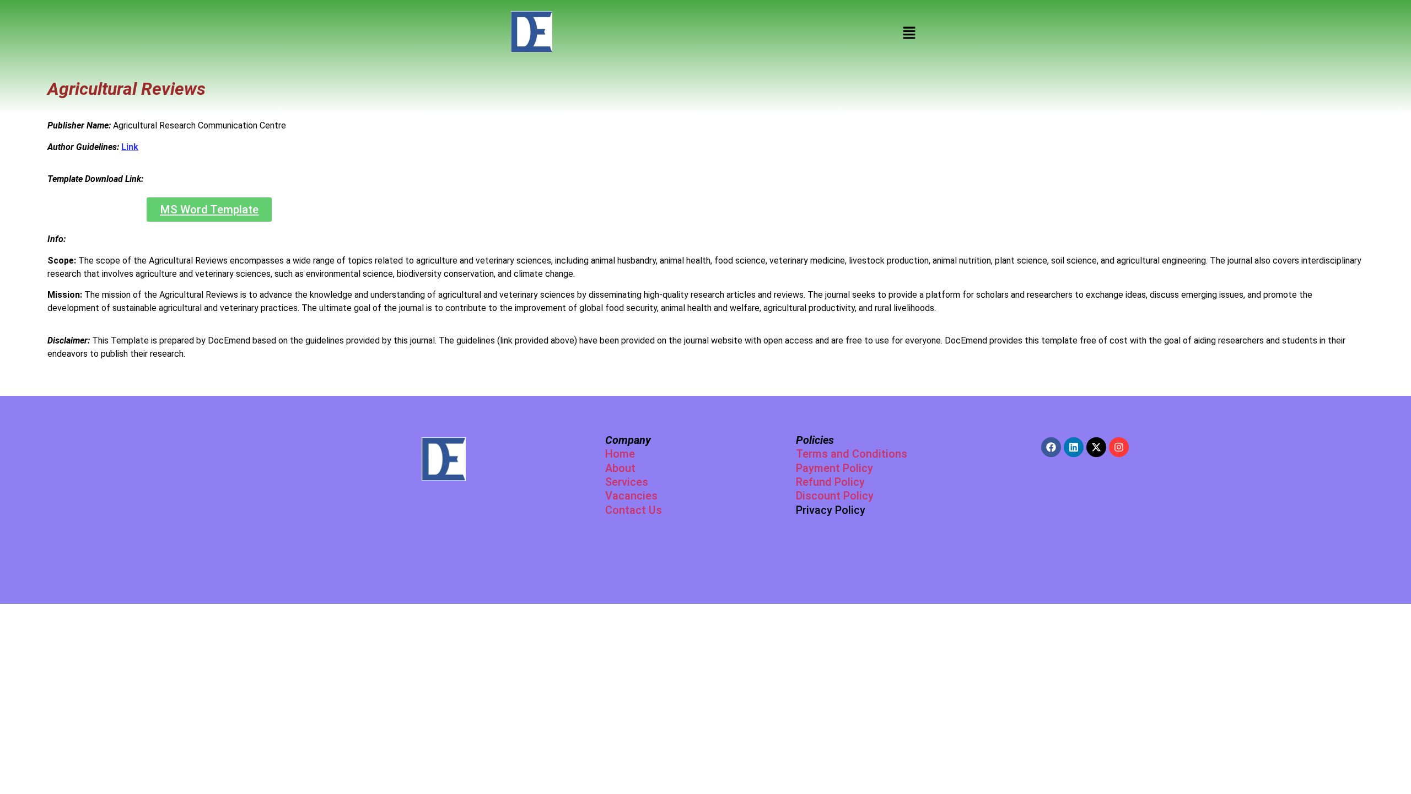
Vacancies (631, 495)
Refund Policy (830, 482)
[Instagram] (1119, 447)
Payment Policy (834, 468)
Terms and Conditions (851, 453)
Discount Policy (835, 495)
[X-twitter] (1096, 447)
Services (626, 482)
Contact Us (633, 510)
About (620, 468)
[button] (909, 33)
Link (129, 147)
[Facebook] (1051, 447)
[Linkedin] (1074, 447)
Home (620, 453)
